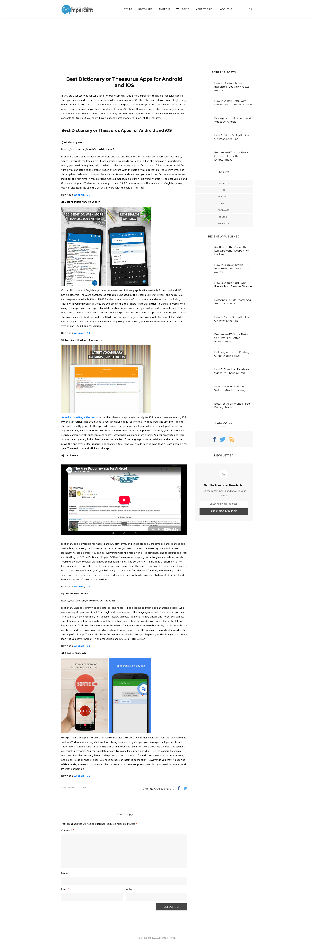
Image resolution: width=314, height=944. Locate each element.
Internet (224, 217)
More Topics (203, 9)
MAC (223, 203)
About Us (226, 9)
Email (65, 889)
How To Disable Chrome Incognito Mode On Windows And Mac (231, 87)
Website (130, 889)
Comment (67, 830)
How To (127, 9)
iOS (88, 195)
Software (145, 9)
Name (65, 873)
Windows (182, 9)
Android (164, 9)
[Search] (251, 9)
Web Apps (223, 223)
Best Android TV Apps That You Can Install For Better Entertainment (232, 156)
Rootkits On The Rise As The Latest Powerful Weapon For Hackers (231, 250)
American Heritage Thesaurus (79, 417)
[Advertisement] (157, 42)
